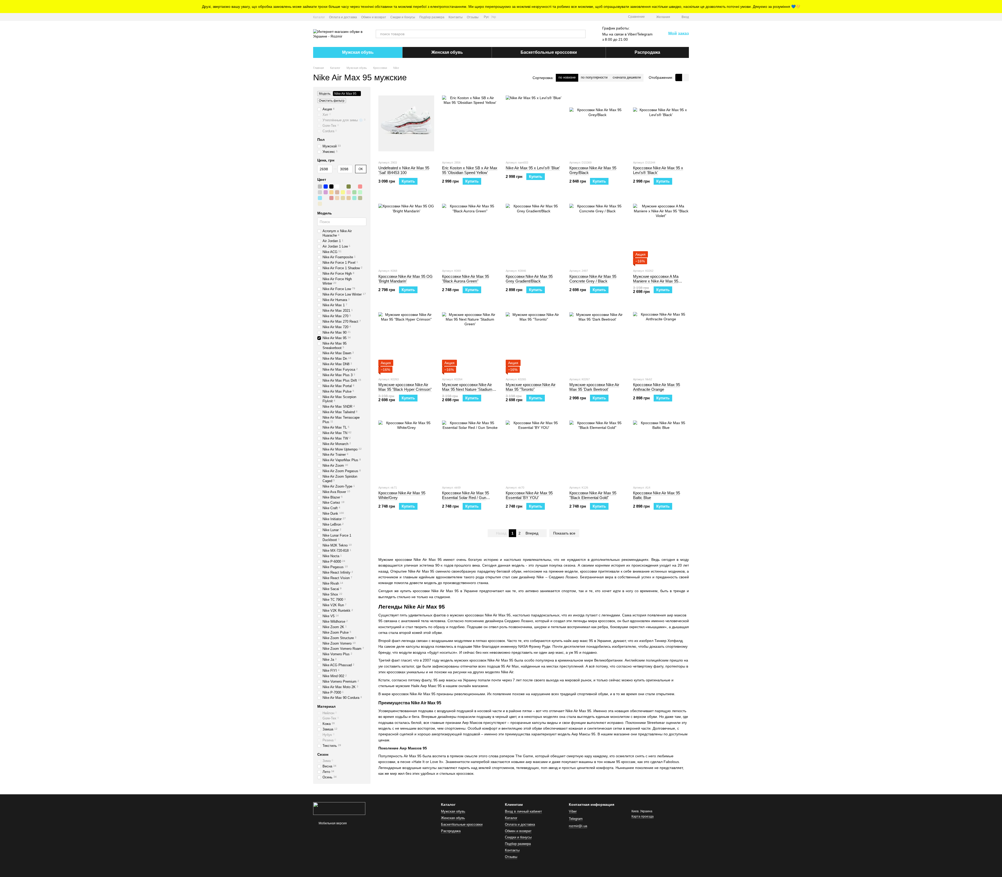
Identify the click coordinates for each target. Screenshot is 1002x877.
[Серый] (320, 186)
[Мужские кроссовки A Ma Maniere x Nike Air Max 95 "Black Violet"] (661, 231)
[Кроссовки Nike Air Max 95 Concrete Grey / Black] (597, 231)
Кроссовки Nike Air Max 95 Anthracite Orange (656, 387)
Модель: (325, 93)
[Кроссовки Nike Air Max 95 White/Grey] (406, 448)
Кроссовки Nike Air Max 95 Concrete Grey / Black (592, 278)
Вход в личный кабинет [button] (523, 811)
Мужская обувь (358, 52)
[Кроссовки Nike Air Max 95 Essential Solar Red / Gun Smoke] (470, 448)
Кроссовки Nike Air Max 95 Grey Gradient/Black (529, 278)
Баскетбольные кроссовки (549, 52)
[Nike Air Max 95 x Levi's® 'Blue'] (534, 123)
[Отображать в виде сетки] (678, 77)
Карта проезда (642, 816)
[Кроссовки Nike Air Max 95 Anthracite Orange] (661, 340)
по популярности (594, 77)
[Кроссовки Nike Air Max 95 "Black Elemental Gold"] (597, 448)
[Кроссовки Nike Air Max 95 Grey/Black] (597, 123)
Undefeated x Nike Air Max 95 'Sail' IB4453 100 (403, 170)
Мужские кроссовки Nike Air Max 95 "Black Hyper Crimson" (405, 387)
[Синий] (325, 186)
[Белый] (337, 186)
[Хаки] (348, 186)
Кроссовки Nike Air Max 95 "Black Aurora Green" (465, 278)
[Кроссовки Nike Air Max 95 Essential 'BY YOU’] (534, 448)
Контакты (456, 17)
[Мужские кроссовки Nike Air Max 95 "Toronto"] (534, 340)
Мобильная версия (332, 823)
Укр (493, 17)
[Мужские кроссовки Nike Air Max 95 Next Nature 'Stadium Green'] (470, 340)
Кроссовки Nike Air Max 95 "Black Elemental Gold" (592, 495)
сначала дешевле (627, 77)
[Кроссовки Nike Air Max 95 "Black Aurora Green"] (470, 231)
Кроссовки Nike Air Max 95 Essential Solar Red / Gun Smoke (465, 497)
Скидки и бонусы (402, 17)
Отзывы (473, 17)
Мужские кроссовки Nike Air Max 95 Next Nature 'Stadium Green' (467, 389)
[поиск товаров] (581, 34)
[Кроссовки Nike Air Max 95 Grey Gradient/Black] (534, 231)
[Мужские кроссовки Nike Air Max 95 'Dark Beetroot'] (597, 340)
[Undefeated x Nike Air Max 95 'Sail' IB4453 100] (406, 123)
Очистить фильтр (331, 101)
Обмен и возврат (373, 17)
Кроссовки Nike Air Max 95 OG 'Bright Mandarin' (405, 278)
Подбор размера (431, 17)
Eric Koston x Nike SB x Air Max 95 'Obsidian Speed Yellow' (469, 170)
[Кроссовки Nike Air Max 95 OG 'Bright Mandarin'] (406, 231)
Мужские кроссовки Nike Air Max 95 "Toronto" (531, 387)
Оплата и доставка (343, 17)
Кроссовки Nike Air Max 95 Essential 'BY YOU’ (529, 495)
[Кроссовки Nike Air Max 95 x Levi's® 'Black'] (661, 123)
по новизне (567, 77)
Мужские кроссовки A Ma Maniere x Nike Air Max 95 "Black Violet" (655, 281)
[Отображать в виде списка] (685, 77)
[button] (997, 6)
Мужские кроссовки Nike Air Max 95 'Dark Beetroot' (594, 387)
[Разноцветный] (342, 186)
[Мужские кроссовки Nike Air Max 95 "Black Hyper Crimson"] (406, 340)
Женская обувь (447, 52)
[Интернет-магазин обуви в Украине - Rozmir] (339, 808)
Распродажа (647, 52)
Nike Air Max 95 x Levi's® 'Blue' (533, 168)
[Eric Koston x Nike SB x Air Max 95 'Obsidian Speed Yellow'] (470, 123)
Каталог (319, 17)
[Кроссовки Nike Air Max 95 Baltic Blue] (661, 448)
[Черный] (331, 186)
